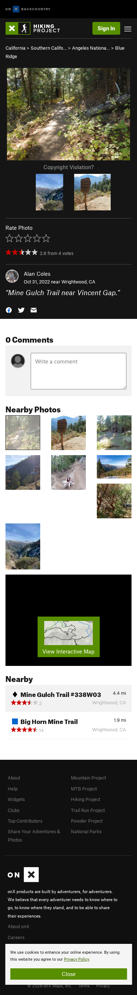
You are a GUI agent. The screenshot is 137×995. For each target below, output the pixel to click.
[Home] (36, 28)
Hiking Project (85, 799)
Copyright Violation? (68, 167)
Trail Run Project (88, 810)
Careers (16, 937)
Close (69, 974)
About (14, 778)
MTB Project (84, 789)
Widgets (16, 799)
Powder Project (87, 821)
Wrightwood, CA (78, 282)
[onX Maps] (23, 880)
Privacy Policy (76, 959)
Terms (84, 985)
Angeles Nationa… (91, 48)
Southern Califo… (49, 48)
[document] (68, 964)
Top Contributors (25, 821)
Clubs (13, 810)
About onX (19, 926)
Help (13, 789)
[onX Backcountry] (28, 9)
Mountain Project (88, 778)
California (15, 48)
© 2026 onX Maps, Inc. (49, 985)
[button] (8, 309)
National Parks (86, 831)
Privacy (103, 985)
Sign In (106, 28)
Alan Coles (37, 273)
